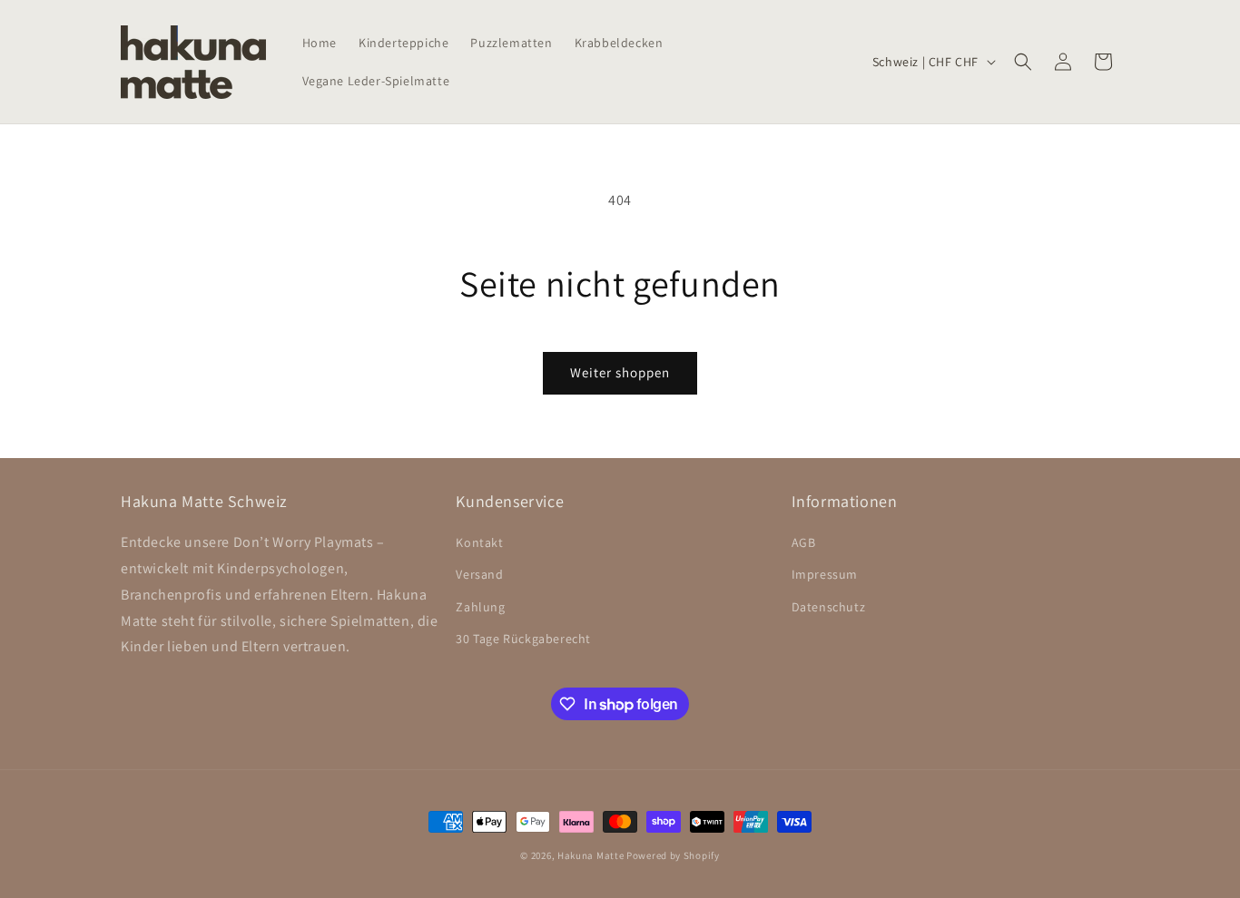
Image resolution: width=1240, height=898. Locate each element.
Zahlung (480, 607)
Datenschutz (829, 607)
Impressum (825, 574)
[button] (1023, 62)
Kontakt (479, 542)
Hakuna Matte (590, 855)
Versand (479, 574)
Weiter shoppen (620, 372)
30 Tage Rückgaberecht (523, 638)
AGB (804, 542)
